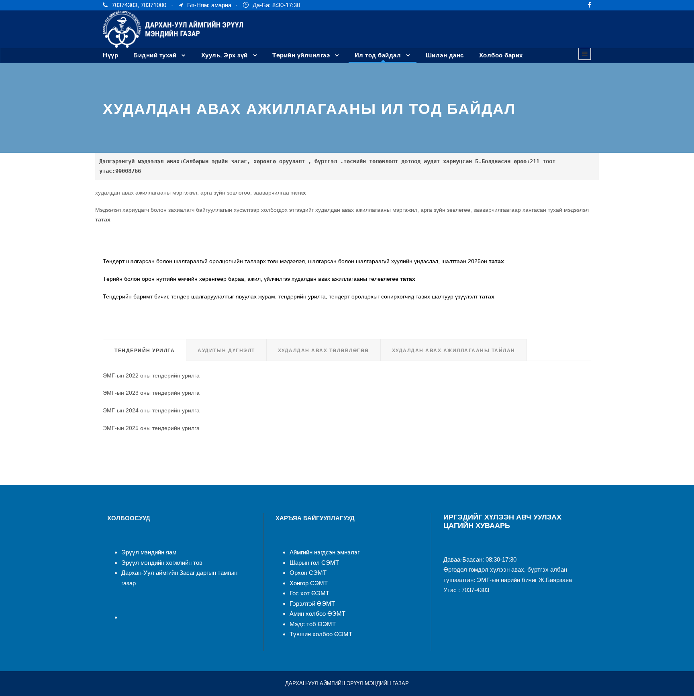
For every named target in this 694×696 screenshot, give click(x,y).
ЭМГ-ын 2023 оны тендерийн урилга (151, 393)
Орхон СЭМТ (308, 572)
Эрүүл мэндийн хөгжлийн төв (161, 562)
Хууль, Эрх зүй (224, 55)
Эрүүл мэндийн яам (148, 552)
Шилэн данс (445, 55)
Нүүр (110, 55)
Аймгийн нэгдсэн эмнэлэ (323, 552)
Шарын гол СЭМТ (314, 562)
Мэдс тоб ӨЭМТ (313, 624)
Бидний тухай (154, 55)
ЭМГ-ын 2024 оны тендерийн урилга (151, 410)
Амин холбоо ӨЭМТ (317, 613)
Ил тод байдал (378, 55)
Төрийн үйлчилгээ (301, 55)
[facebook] (589, 5)
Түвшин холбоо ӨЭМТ (321, 634)
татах (298, 192)
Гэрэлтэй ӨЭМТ (312, 603)
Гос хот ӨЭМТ (309, 593)
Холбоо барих (501, 55)
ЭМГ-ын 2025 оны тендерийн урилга (151, 428)
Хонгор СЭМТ (309, 583)
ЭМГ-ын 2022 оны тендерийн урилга (151, 375)
